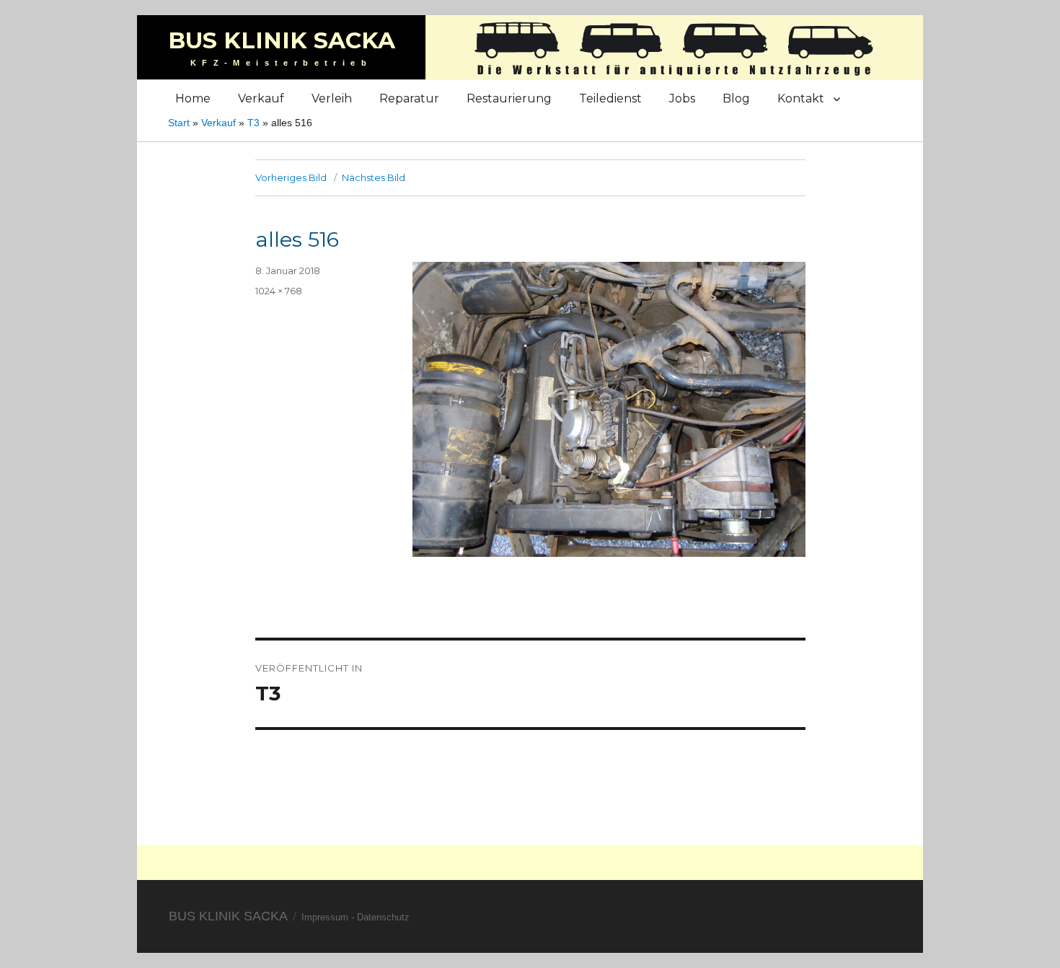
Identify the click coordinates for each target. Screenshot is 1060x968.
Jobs (682, 98)
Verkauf (261, 98)
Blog (736, 98)
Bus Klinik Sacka (281, 40)
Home (193, 98)
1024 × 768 (278, 290)
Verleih (332, 98)
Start (179, 122)
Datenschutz (383, 917)
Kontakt (800, 98)
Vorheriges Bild (291, 177)
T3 (253, 122)
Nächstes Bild (373, 177)
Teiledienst (610, 98)
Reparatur (409, 98)
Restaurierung (509, 98)
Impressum (324, 917)
